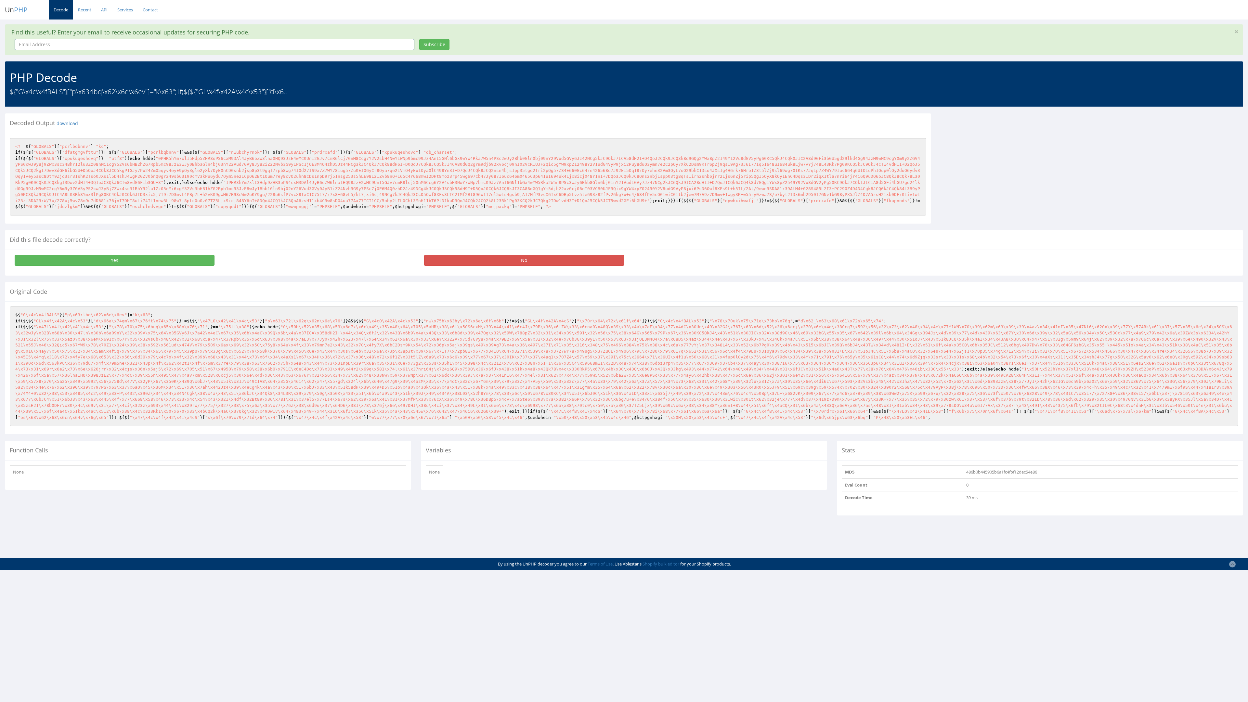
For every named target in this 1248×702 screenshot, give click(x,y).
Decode (61, 10)
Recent (84, 10)
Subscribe (434, 44)
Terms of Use (600, 564)
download (67, 123)
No (524, 260)
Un (16, 9)
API (104, 10)
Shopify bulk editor (661, 564)
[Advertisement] (995, 158)
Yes (114, 260)
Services (125, 10)
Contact (150, 10)
